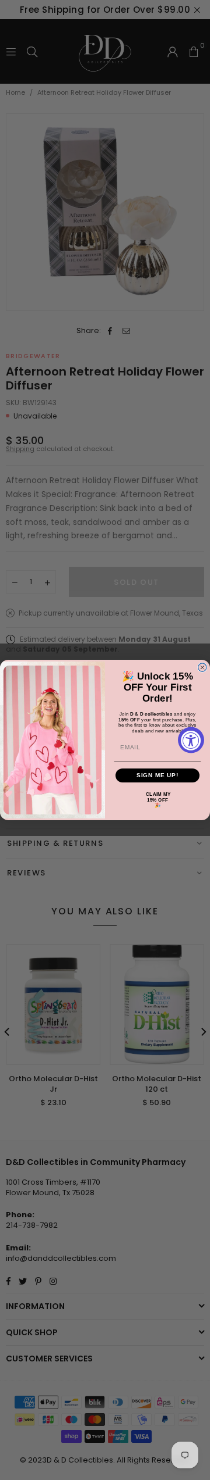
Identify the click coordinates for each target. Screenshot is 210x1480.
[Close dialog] (202, 667)
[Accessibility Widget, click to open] (191, 740)
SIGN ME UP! (157, 775)
